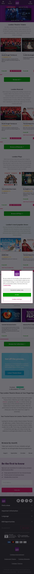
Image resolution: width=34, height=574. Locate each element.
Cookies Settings (17, 299)
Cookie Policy (7, 285)
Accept (17, 294)
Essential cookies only (17, 290)
